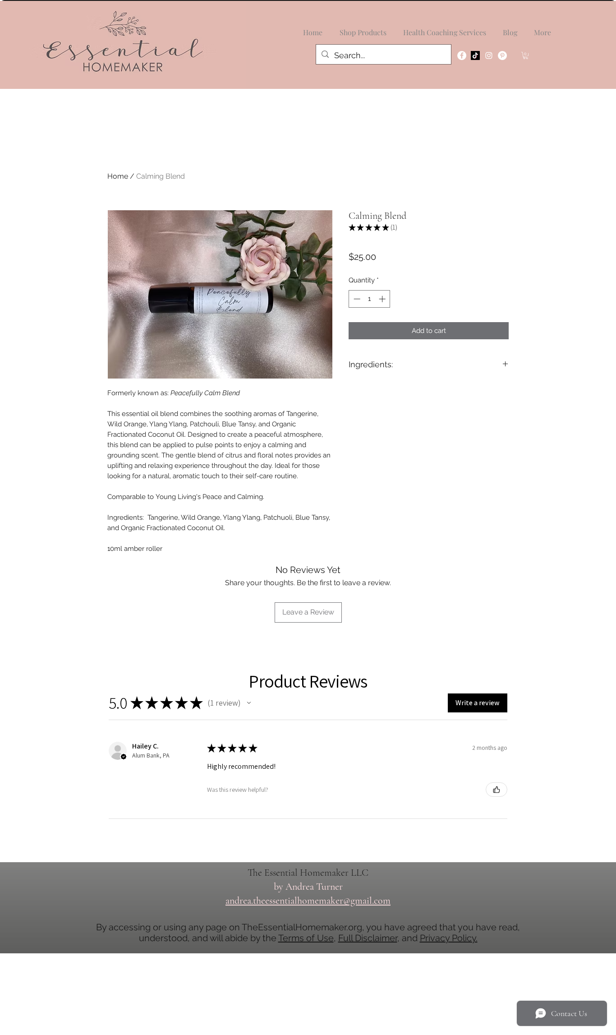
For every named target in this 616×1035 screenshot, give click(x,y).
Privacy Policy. (449, 938)
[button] (525, 55)
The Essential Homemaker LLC (308, 872)
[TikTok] (475, 55)
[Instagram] (488, 55)
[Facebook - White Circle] (461, 55)
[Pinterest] (502, 55)
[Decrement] (356, 299)
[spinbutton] (369, 299)
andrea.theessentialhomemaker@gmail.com (308, 900)
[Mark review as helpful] (496, 789)
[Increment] (383, 299)
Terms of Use (306, 938)
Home (117, 176)
